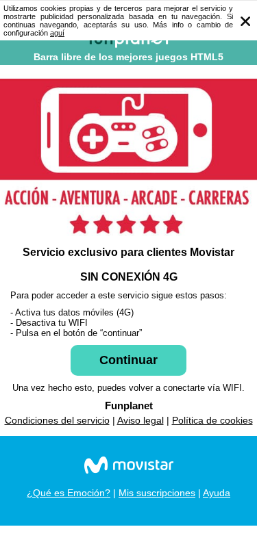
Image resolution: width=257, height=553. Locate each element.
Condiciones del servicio (57, 420)
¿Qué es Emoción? (68, 492)
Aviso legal (140, 420)
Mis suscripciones (157, 492)
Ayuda (216, 492)
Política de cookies (212, 420)
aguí (57, 33)
